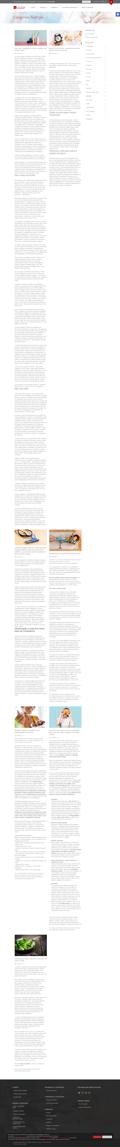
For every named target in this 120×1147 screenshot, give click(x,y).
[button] (118, 14)
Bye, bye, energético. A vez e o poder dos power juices (31, 49)
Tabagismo (89, 119)
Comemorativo (90, 54)
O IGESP (32, 7)
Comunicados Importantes (93, 57)
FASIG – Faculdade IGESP (18, 1106)
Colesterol (89, 50)
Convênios (54, 7)
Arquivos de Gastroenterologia (17, 1118)
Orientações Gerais (51, 1090)
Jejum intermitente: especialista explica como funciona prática (64, 49)
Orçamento (49, 1119)
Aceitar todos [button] (97, 1137)
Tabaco (88, 115)
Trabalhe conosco (51, 1129)
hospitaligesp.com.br (20, 1136)
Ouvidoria (48, 1122)
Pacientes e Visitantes (69, 7)
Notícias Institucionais (91, 37)
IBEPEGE (88, 88)
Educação (89, 69)
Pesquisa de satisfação (52, 1125)
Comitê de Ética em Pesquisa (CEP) (18, 1122)
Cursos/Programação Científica (18, 1127)
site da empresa (36, 340)
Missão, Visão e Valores (20, 1094)
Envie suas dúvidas (51, 1116)
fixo (87, 84)
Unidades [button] (43, 7)
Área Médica (86, 1)
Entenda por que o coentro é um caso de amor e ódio (31, 960)
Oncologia (89, 100)
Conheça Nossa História (20, 1090)
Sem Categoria (90, 111)
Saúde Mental (90, 107)
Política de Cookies (51, 1100)
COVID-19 (89, 61)
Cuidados (89, 65)
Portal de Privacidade (63, 1137)
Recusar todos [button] (107, 1137)
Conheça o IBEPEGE (19, 1114)
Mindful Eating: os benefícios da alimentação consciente (27, 731)
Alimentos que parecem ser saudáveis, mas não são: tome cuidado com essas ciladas (64, 732)
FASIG (88, 80)
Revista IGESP (17, 1097)
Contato (48, 1112)
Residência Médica (18, 1111)
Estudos (88, 73)
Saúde (88, 103)
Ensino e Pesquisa (87, 7)
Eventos (88, 77)
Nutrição (88, 96)
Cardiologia (89, 46)
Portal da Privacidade (52, 1103)
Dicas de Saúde (89, 34)
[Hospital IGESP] (19, 7)
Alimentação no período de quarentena (64, 553)
